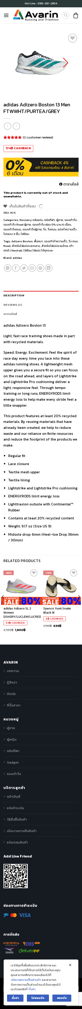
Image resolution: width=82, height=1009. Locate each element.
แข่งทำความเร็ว (67, 229)
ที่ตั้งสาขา (13, 705)
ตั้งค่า (32, 989)
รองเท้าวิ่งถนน (12, 229)
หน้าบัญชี (13, 796)
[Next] (79, 606)
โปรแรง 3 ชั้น (11, 234)
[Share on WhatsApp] (7, 268)
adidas (17, 258)
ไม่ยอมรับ (37, 998)
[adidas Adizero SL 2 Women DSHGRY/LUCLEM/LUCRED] (21, 586)
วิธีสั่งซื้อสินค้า (17, 819)
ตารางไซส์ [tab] (10, 314)
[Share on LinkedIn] (48, 268)
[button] (66, 63)
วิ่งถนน (52, 229)
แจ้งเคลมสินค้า (17, 842)
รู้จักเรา (12, 682)
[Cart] (76, 15)
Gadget (13, 762)
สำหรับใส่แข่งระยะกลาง (26, 246)
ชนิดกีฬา (49, 220)
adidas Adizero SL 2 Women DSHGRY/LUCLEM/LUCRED (22, 613)
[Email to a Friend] (32, 268)
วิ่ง (44, 229)
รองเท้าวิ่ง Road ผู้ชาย (17, 224)
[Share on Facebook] (16, 268)
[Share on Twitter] (24, 268)
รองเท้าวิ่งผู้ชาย (32, 229)
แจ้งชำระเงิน (15, 808)
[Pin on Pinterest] (40, 268)
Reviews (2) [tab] (12, 305)
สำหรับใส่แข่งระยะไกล (54, 246)
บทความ (13, 670)
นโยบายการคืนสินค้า (22, 830)
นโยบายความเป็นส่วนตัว (26, 980)
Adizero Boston (22, 241)
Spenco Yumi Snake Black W (57, 611)
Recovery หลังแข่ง (31, 220)
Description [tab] (13, 295)
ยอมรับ (62, 998)
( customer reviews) (38, 137)
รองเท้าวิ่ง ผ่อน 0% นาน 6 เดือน (51, 224)
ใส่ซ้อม (25, 234)
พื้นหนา (38, 241)
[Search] (65, 15)
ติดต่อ (11, 693)
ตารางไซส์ (70, 184)
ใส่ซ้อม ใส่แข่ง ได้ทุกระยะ (38, 250)
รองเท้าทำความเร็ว (55, 241)
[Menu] (6, 15)
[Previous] (3, 606)
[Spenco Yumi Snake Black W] (61, 586)
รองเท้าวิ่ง (70, 220)
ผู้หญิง (11, 739)
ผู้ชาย (59, 220)
